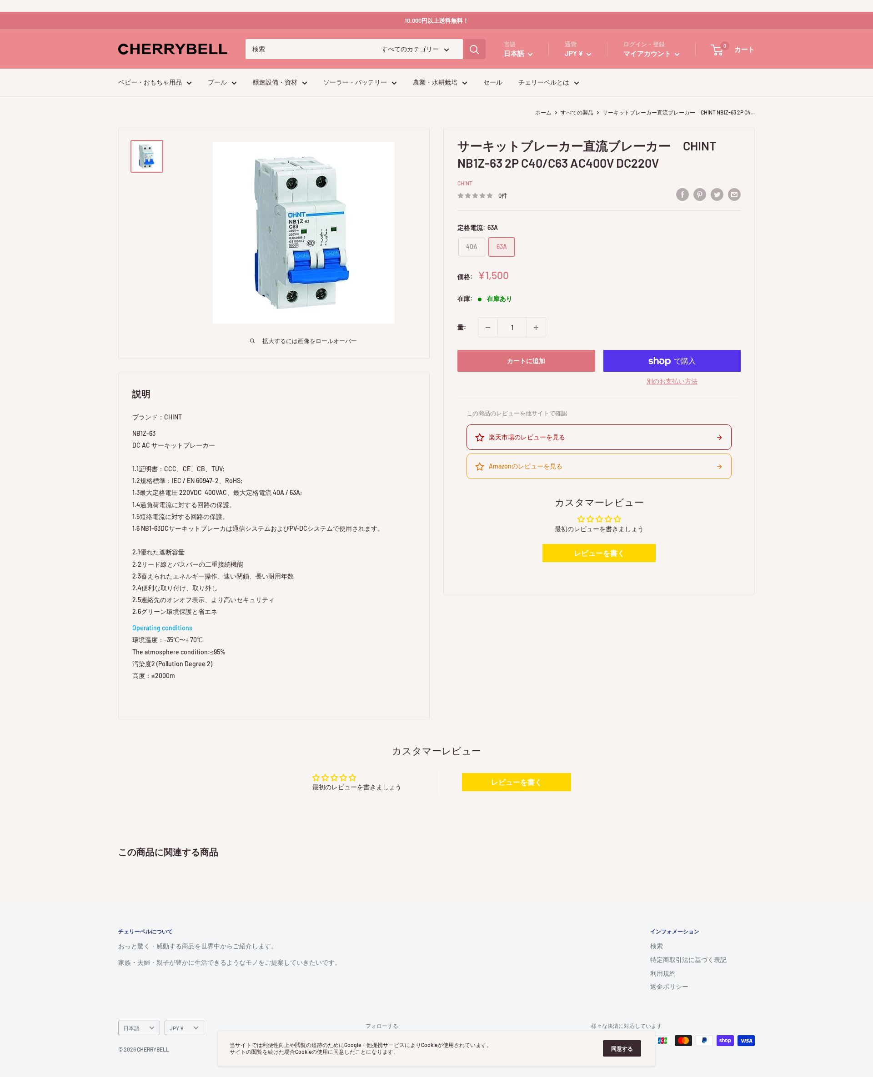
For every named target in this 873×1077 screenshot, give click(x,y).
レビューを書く (599, 553)
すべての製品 (577, 112)
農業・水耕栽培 (435, 82)
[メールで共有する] (734, 194)
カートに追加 (526, 361)
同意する (622, 1048)
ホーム (543, 112)
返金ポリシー (669, 986)
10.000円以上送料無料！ (437, 20)
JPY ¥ (177, 1028)
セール (492, 82)
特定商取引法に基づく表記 (688, 959)
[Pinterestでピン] (699, 194)
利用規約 (663, 973)
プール (217, 82)
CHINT (464, 183)
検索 (656, 946)
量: (461, 327)
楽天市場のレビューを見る (527, 437)
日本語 (131, 1028)
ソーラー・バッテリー (355, 82)
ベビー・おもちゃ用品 (150, 82)
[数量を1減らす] (487, 327)
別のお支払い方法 (672, 381)
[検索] (474, 50)
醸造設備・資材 (275, 82)
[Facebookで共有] (682, 194)
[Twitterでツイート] (717, 194)
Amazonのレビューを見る (525, 466)
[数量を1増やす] (536, 327)
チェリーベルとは (543, 82)
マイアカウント (647, 54)
